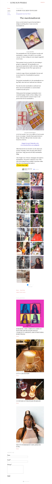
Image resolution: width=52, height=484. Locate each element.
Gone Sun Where (18, 2)
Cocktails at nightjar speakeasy (28, 401)
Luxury (9, 14)
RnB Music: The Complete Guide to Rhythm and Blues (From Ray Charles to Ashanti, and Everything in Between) (30, 331)
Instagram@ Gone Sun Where (23, 14)
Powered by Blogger (26, 481)
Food (8, 13)
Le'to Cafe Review (22, 373)
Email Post (22, 290)
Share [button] (8, 8)
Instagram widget (30, 286)
